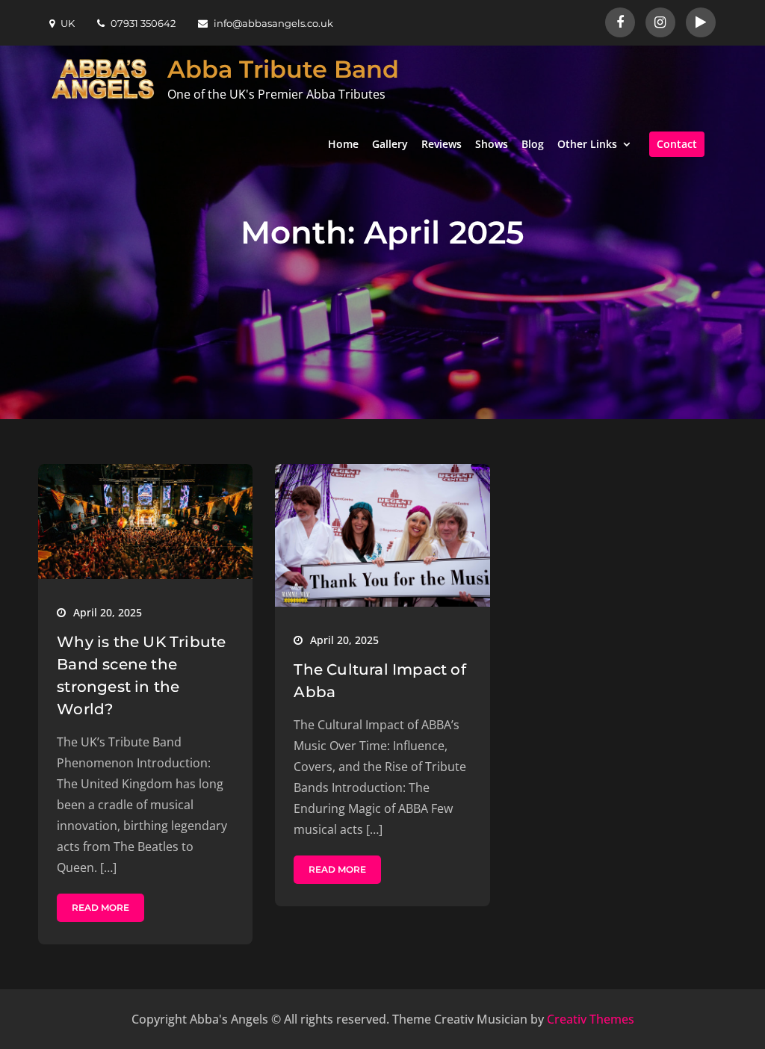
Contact (677, 144)
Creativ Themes (590, 1019)
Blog (532, 144)
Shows (491, 144)
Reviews (441, 144)
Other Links (587, 144)
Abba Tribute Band (283, 69)
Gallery (390, 144)
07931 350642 (143, 23)
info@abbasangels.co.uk (273, 23)
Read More (100, 907)
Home (343, 144)
